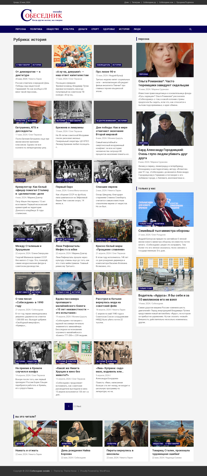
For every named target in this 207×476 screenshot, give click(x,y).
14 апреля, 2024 (22, 375)
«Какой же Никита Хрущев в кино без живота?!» (68, 372)
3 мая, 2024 (61, 190)
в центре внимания (106, 121)
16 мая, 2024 (144, 89)
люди (137, 29)
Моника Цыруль (115, 138)
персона (20, 29)
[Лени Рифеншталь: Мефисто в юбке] (73, 230)
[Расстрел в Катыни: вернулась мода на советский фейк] (113, 283)
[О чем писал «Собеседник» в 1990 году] (32, 283)
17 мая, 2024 (61, 79)
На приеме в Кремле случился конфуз (28, 370)
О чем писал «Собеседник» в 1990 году (29, 302)
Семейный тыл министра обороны (164, 231)
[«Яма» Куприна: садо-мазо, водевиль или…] (113, 352)
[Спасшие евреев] (113, 171)
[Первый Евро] (73, 171)
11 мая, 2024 (21, 135)
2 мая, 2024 (101, 190)
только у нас (63, 292)
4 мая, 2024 (20, 197)
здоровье (109, 29)
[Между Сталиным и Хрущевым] (32, 230)
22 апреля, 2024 (22, 253)
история (124, 29)
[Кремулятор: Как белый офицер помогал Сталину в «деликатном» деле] (32, 171)
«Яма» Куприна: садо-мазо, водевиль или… (110, 370)
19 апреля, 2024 (63, 317)
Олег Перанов (75, 79)
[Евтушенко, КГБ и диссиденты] (32, 112)
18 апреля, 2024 (103, 310)
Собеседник (37, 310)
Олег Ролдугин (159, 235)
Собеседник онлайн (40, 471)
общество (52, 29)
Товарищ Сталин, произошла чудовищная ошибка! (171, 452)
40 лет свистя (23, 292)
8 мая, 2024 (101, 138)
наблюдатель (103, 65)
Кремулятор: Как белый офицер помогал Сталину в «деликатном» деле (32, 190)
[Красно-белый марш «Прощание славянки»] (113, 230)
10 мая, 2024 (61, 131)
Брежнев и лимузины (70, 127)
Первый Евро (64, 186)
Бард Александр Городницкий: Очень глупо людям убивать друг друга (163, 154)
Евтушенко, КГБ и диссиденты (26, 129)
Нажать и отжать (26, 450)
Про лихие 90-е (106, 71)
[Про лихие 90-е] (113, 56)
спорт (95, 29)
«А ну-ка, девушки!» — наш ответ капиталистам (72, 73)
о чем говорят (23, 65)
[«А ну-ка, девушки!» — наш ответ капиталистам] (73, 56)
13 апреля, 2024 (63, 379)
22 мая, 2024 (21, 454)
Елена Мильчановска (78, 190)
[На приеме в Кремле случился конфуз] (32, 352)
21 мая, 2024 (144, 235)
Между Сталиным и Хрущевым (28, 247)
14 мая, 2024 (144, 303)
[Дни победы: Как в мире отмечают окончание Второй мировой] (113, 112)
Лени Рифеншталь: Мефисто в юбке (68, 247)
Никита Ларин (35, 79)
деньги (82, 29)
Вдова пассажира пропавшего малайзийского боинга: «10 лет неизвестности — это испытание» (72, 305)
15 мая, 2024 (102, 75)
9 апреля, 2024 (103, 375)
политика (36, 29)
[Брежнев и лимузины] (73, 112)
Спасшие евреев (106, 186)
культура (68, 29)
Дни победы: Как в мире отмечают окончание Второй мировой (111, 131)
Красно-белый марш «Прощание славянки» (110, 247)
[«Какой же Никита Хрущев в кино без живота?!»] (73, 352)
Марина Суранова (160, 89)
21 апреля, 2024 (103, 253)
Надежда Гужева (174, 458)
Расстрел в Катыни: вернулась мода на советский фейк (109, 302)
